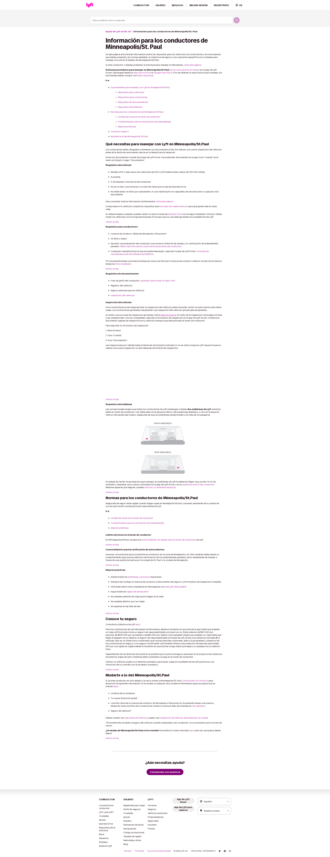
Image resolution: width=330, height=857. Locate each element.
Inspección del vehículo (123, 295)
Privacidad (139, 851)
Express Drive (175, 214)
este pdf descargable (175, 586)
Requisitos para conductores (132, 97)
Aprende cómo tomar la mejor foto (158, 280)
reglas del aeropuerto (137, 591)
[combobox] (238, 5)
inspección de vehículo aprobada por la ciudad (184, 717)
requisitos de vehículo (135, 717)
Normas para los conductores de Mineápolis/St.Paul (137, 111)
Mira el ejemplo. (123, 263)
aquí (138, 624)
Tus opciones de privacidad (159, 851)
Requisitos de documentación (133, 102)
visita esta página (192, 64)
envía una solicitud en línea (184, 69)
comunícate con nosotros (195, 680)
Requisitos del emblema (130, 107)
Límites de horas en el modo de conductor (139, 116)
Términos (128, 851)
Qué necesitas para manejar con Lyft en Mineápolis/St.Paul (140, 87)
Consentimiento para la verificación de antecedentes (144, 121)
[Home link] (90, 5)
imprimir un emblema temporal (160, 487)
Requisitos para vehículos (131, 92)
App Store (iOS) (141, 72)
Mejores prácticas (127, 126)
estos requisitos (145, 75)
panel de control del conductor (198, 484)
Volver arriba (112, 221)
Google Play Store (163, 72)
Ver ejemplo (198, 705)
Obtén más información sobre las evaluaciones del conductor (150, 246)
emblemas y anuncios (139, 576)
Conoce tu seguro (120, 131)
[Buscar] (236, 20)
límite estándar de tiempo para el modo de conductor (168, 539)
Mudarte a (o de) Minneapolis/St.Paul (129, 136)
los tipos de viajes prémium (174, 206)
